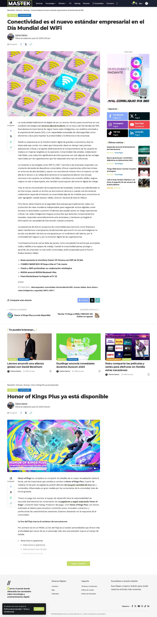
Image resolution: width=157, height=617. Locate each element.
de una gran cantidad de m (77, 485)
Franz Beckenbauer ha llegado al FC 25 (39, 276)
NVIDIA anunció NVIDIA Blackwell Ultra (38, 272)
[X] (139, 116)
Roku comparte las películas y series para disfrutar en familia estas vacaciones (125, 367)
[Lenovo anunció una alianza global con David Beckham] (29, 346)
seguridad (38, 290)
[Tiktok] (117, 133)
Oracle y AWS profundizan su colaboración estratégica (46, 268)
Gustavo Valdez (79, 287)
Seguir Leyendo (78, 563)
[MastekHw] (19, 3)
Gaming (110, 188)
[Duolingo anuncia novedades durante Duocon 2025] (78, 346)
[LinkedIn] (139, 133)
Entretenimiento (113, 359)
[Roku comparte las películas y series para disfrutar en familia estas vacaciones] (127, 346)
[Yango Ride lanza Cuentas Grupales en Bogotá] (144, 172)
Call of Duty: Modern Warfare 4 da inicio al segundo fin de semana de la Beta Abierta (121, 182)
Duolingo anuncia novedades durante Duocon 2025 (75, 365)
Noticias (12, 15)
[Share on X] (26, 44)
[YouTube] (138, 606)
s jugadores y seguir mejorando (74, 501)
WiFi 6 (45, 290)
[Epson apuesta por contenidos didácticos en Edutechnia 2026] (144, 161)
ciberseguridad (37, 287)
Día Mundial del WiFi (64, 287)
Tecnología (25, 15)
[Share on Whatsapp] (11, 142)
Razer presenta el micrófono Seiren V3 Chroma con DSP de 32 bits (52, 260)
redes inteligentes (25, 290)
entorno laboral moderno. (53, 126)
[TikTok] (145, 606)
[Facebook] (117, 116)
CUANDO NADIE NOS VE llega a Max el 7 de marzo (44, 264)
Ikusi (89, 287)
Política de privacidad (12, 609)
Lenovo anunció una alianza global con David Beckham (25, 365)
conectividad (49, 287)
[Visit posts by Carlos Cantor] (10, 36)
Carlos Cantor (21, 35)
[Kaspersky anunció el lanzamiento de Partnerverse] (144, 150)
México (94, 287)
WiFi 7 (51, 290)
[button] (39, 609)
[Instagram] (117, 125)
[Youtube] (139, 125)
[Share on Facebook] (21, 44)
